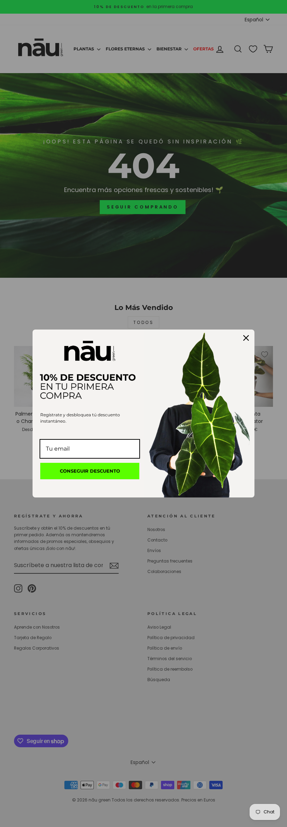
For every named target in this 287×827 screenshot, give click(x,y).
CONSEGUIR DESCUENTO (90, 471)
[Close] (246, 338)
